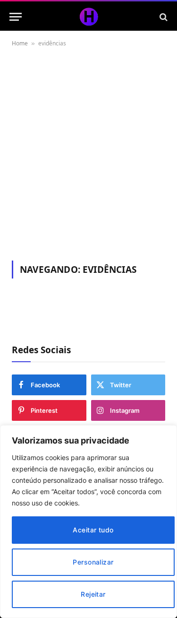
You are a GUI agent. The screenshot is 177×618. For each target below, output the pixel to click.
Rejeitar (93, 594)
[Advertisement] (88, 152)
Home (20, 43)
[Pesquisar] (163, 16)
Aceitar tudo (93, 530)
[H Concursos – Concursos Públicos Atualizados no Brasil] (88, 16)
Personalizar (93, 562)
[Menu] (15, 16)
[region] (88, 521)
